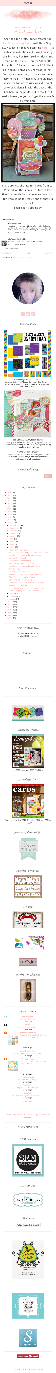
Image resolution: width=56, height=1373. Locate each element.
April (11, 547)
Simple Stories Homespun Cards (22, 563)
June (12, 542)
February (13, 596)
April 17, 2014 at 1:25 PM (17, 232)
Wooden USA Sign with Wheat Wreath (27, 1096)
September (14, 533)
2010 (9, 610)
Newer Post (6, 253)
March (12, 593)
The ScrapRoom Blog (27, 1033)
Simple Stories (27, 1101)
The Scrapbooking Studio (18, 43)
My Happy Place (27, 1059)
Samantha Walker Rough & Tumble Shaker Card (28, 552)
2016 (9, 517)
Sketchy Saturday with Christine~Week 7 (25, 566)
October (13, 531)
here (45, 47)
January (13, 599)
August (13, 536)
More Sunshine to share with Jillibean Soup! (26, 588)
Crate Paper (27, 1085)
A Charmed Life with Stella (19, 572)
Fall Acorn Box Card (27, 1019)
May (11, 544)
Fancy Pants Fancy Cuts (18, 550)
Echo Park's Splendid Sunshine (21, 561)
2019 (9, 512)
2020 (9, 509)
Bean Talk (27, 1093)
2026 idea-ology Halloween (27, 1027)
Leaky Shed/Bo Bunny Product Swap (28, 440)
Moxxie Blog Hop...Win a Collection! (28, 379)
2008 (9, 615)
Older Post (50, 253)
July (11, 539)
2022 (9, 503)
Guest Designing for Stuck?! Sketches (24, 591)
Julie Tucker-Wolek (15, 239)
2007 (9, 618)
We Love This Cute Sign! (27, 1080)
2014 (9, 522)
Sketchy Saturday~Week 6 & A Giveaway (25, 574)
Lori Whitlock (27, 1017)
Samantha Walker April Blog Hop (22, 580)
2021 (9, 506)
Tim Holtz (27, 1025)
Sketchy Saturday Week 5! (19, 585)
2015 (9, 520)
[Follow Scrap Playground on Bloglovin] (28, 1226)
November (14, 528)
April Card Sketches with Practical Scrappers (27, 583)
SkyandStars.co (37, 1369)
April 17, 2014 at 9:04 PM (17, 244)
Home (28, 253)
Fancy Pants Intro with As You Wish (23, 577)
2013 (9, 602)
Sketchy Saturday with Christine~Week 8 (25, 555)
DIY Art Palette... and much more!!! (27, 1053)
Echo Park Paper (27, 1077)
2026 (9, 492)
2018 (9, 514)
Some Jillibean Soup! (17, 558)
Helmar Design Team (27, 1051)
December (14, 525)
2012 (9, 604)
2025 (9, 495)
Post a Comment (11, 249)
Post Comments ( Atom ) (22, 257)
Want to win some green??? (28, 452)
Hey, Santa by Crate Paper (27, 1088)
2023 (9, 501)
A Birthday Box (15, 569)
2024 (9, 498)
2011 (9, 607)
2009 (9, 612)
